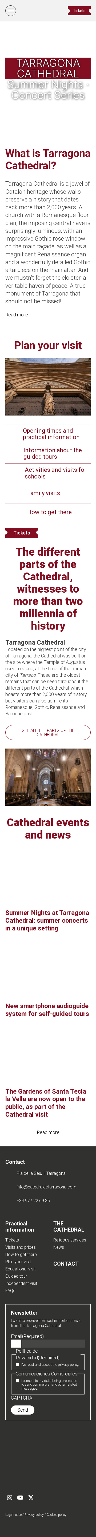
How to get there (49, 512)
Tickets (21, 533)
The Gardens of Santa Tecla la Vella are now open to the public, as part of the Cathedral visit (45, 1103)
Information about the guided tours (52, 453)
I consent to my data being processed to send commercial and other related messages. (49, 1385)
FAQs (10, 1290)
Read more (16, 314)
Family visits (43, 493)
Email (27, 1336)
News (58, 1247)
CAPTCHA (21, 1398)
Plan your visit (18, 1261)
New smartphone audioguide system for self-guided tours (47, 1010)
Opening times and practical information (51, 433)
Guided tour (16, 1276)
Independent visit (21, 1283)
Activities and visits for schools (55, 473)
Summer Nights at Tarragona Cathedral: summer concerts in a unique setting (47, 920)
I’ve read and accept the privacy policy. (50, 1365)
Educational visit (20, 1269)
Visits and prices (20, 1247)
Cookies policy (56, 1515)
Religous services (69, 1240)
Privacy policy (34, 1515)
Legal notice (13, 1515)
